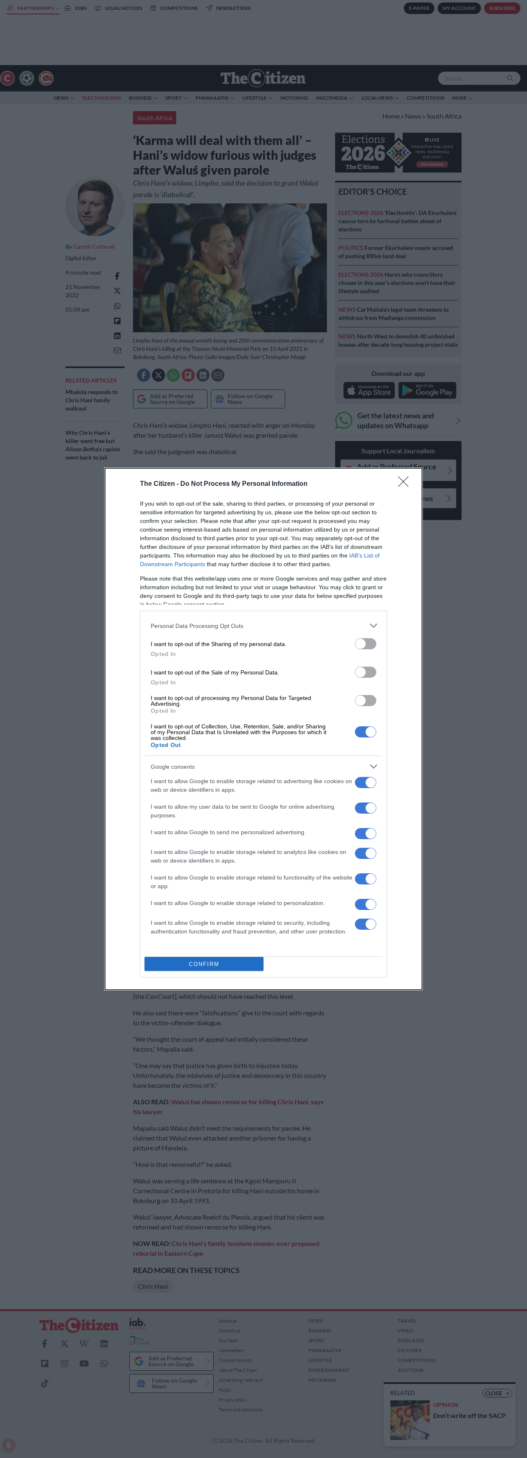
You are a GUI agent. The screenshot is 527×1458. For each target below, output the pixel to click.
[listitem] (263, 625)
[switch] (365, 643)
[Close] (406, 484)
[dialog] (263, 729)
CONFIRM (204, 964)
